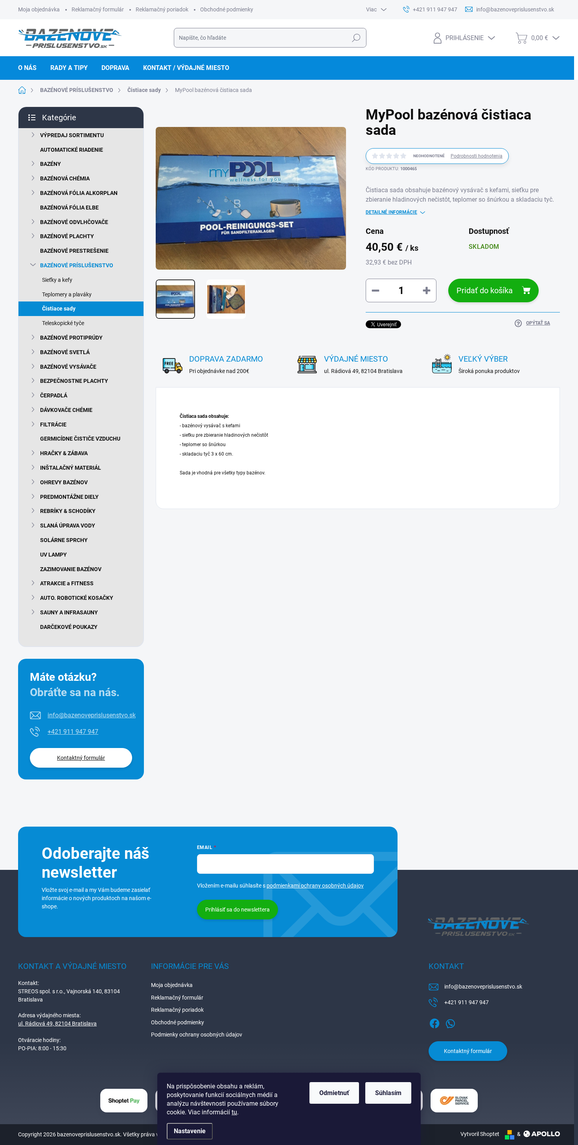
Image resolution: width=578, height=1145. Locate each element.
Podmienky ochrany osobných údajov (196, 1034)
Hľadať (356, 38)
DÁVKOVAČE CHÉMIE (66, 410)
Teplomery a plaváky (67, 294)
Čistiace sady (58, 308)
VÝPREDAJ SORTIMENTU (72, 135)
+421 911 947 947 (73, 731)
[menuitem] (30, 68)
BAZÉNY (50, 164)
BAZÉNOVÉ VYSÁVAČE (68, 367)
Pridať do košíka (485, 290)
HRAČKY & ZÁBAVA (64, 453)
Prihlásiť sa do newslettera (237, 909)
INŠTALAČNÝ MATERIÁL (70, 468)
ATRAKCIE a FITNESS (67, 583)
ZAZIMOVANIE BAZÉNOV (70, 569)
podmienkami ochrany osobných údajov (315, 885)
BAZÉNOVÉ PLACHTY (67, 236)
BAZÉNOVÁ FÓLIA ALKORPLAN (79, 193)
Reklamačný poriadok (162, 9)
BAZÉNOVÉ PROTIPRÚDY (71, 337)
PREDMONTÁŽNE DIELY (69, 497)
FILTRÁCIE (53, 424)
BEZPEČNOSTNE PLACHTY (74, 381)
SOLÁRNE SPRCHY (64, 540)
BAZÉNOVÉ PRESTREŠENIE (74, 251)
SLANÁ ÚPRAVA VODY (67, 525)
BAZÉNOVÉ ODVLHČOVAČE (74, 222)
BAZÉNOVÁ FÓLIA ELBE (69, 207)
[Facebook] (434, 1022)
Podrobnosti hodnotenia (477, 156)
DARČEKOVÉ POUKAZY (69, 627)
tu (234, 1112)
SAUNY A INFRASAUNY (69, 612)
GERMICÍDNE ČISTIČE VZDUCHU (80, 439)
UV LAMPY (53, 554)
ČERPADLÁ (53, 395)
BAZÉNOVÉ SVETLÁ (65, 352)
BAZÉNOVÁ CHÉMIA (65, 178)
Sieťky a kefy (57, 280)
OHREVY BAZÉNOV (64, 482)
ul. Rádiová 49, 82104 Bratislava (57, 1023)
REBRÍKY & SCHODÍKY (68, 511)
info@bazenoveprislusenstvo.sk (92, 715)
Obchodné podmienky (226, 9)
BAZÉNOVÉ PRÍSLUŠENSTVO (76, 265)
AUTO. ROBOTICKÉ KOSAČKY (76, 598)
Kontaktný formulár (81, 758)
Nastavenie (190, 1131)
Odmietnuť (334, 1093)
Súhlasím (388, 1093)
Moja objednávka (39, 9)
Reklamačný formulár (98, 9)
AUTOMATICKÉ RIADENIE (71, 150)
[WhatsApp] (450, 1022)
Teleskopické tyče (63, 323)
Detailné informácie (391, 212)
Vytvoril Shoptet (479, 1134)
